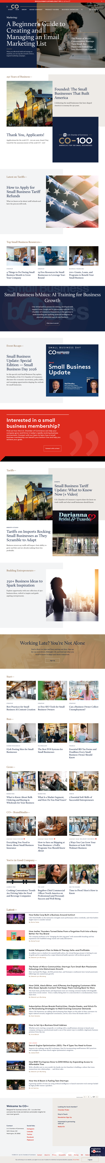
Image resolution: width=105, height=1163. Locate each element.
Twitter (29, 1134)
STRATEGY (35, 1043)
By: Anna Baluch (34, 1034)
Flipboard (30, 1140)
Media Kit (61, 1126)
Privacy (54, 1155)
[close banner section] (101, 1)
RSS (82, 1155)
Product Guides (52, 9)
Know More (76, 1159)
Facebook (30, 1137)
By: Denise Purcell (34, 941)
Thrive (71, 793)
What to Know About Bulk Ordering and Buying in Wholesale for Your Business (20, 800)
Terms (69, 1155)
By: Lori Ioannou (34, 1088)
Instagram (30, 1129)
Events (57, 481)
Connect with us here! (52, 448)
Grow (24, 9)
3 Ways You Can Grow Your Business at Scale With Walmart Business (82, 845)
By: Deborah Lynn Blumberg (37, 957)
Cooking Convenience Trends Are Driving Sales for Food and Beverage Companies (21, 893)
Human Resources (13, 745)
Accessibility (62, 1155)
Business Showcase (70, 9)
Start (10, 9)
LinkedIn (30, 1131)
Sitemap (76, 1155)
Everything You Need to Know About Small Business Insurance (20, 845)
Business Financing (76, 268)
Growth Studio (12, 527)
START (30, 1043)
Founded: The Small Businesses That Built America (72, 94)
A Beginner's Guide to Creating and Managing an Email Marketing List (36, 34)
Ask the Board (74, 887)
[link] (81, 9)
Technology (42, 745)
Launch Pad (11, 887)
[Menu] (7, 6)
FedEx (51, 839)
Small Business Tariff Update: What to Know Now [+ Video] (73, 490)
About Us (47, 1155)
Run (17, 9)
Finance (72, 745)
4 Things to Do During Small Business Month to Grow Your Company (21, 275)
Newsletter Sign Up (65, 1117)
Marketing (11, 793)
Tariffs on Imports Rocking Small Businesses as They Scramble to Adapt (28, 536)
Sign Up (96, 9)
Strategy (10, 268)
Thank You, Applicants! (25, 135)
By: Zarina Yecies (34, 922)
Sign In (91, 9)
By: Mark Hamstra (34, 1016)
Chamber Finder (63, 1110)
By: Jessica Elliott (34, 1053)
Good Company (36, 9)
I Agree (90, 1159)
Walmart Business (87, 839)
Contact (39, 1155)
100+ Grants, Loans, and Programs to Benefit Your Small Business (81, 275)
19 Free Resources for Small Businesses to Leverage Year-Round (52, 275)
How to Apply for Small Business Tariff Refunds (23, 192)
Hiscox (20, 839)
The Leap (41, 887)
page (82, 1097)
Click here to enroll (52, 323)
